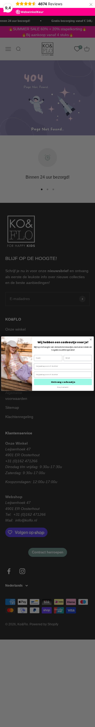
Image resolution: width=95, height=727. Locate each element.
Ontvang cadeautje (63, 382)
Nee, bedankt (62, 387)
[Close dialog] (91, 339)
